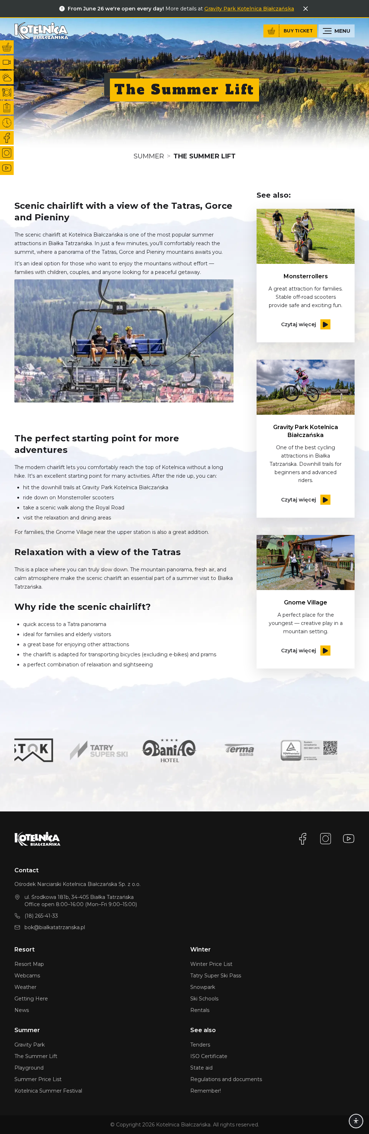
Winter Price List (211, 964)
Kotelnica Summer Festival (48, 1091)
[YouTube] (349, 839)
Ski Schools (204, 998)
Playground (29, 1068)
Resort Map (29, 964)
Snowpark (202, 987)
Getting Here (31, 998)
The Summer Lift (35, 1056)
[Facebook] (302, 839)
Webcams (27, 975)
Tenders (200, 1044)
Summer (149, 156)
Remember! (205, 1091)
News (21, 1010)
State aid (201, 1068)
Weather (25, 987)
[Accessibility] (356, 1121)
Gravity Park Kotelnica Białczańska (249, 8)
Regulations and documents (226, 1079)
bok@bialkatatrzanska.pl (55, 927)
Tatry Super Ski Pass (215, 975)
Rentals (199, 1010)
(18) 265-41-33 (41, 916)
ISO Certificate (208, 1056)
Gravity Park (29, 1044)
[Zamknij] (305, 8)
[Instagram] (326, 839)
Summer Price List (38, 1079)
